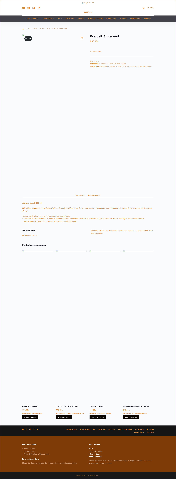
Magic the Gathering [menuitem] (95, 18)
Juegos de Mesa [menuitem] (30, 18)
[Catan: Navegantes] (37, 326)
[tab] (80, 195)
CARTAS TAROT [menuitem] (111, 18)
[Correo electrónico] (37, 429)
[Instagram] (33, 8)
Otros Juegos (106, 413)
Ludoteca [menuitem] (81, 18)
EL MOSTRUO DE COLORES (67, 406)
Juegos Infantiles (78, 413)
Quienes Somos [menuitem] (135, 18)
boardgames (104, 66)
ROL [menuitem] (59, 18)
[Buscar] (143, 8)
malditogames (145, 66)
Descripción (80, 195)
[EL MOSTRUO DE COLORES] (71, 326)
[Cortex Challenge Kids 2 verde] (138, 326)
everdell (113, 66)
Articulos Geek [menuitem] (47, 18)
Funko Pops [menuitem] (70, 18)
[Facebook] (28, 8)
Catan (24, 413)
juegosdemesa (133, 66)
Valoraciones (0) (94, 195)
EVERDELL (38, 203)
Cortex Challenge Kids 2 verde (136, 406)
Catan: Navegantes (30, 406)
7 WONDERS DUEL (97, 406)
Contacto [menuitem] (147, 18)
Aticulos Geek (94, 454)
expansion (122, 66)
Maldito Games (120, 64)
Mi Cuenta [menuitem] (123, 18)
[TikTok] (39, 8)
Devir (29, 413)
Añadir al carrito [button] (30, 417)
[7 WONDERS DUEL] (105, 326)
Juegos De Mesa (107, 64)
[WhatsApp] (23, 8)
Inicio (91, 449)
